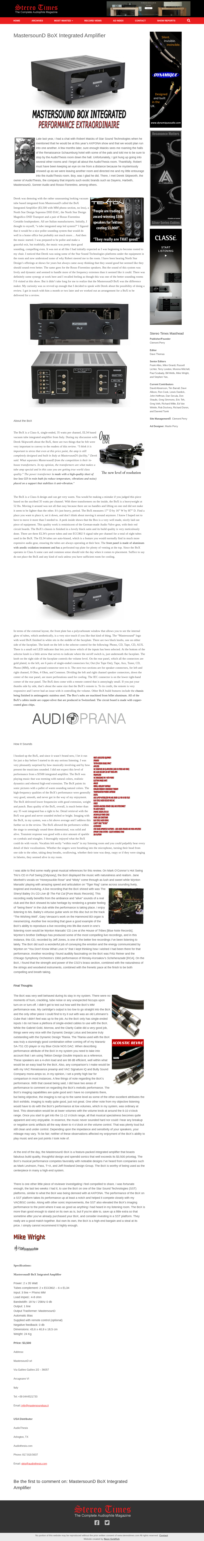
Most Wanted (62, 20)
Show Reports (166, 20)
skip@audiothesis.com (34, 1463)
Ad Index (118, 20)
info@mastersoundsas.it (35, 1405)
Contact (140, 20)
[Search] (189, 21)
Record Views (93, 20)
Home (16, 20)
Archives (37, 20)
